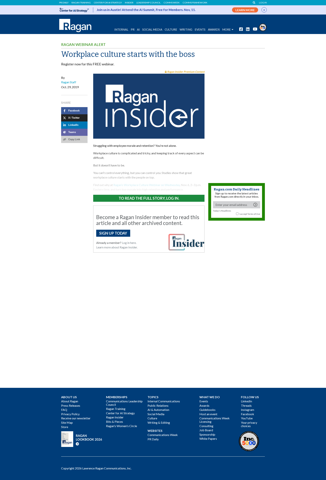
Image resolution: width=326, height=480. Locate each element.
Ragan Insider (115, 417)
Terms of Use (253, 214)
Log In (263, 3)
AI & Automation (158, 409)
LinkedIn (246, 401)
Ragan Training (81, 3)
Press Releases (70, 405)
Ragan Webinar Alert (83, 44)
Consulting (206, 426)
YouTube (247, 418)
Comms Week (172, 3)
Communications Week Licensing (214, 419)
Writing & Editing (159, 422)
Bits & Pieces (114, 421)
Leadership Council (148, 3)
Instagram (247, 409)
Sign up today (113, 233)
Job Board (206, 430)
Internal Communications (164, 401)
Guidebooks (207, 409)
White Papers (208, 438)
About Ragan (69, 401)
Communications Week (163, 435)
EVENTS (200, 29)
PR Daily (63, 3)
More (226, 29)
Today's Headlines (222, 210)
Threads (246, 405)
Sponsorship (207, 434)
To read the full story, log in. (149, 198)
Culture (171, 29)
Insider (129, 3)
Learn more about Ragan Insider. (117, 247)
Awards (204, 405)
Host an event (208, 414)
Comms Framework (195, 3)
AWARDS (214, 29)
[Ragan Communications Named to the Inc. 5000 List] (263, 26)
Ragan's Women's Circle (121, 426)
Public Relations (158, 405)
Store (64, 427)
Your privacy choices (249, 424)
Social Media (152, 29)
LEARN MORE (245, 10)
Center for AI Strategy (108, 3)
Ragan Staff (68, 82)
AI (138, 29)
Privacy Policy (70, 414)
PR (133, 29)
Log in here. (129, 242)
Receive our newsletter (76, 418)
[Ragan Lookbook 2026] (81, 439)
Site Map (67, 422)
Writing (186, 29)
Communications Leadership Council (124, 402)
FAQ (64, 409)
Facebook (247, 414)
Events (203, 401)
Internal (121, 29)
